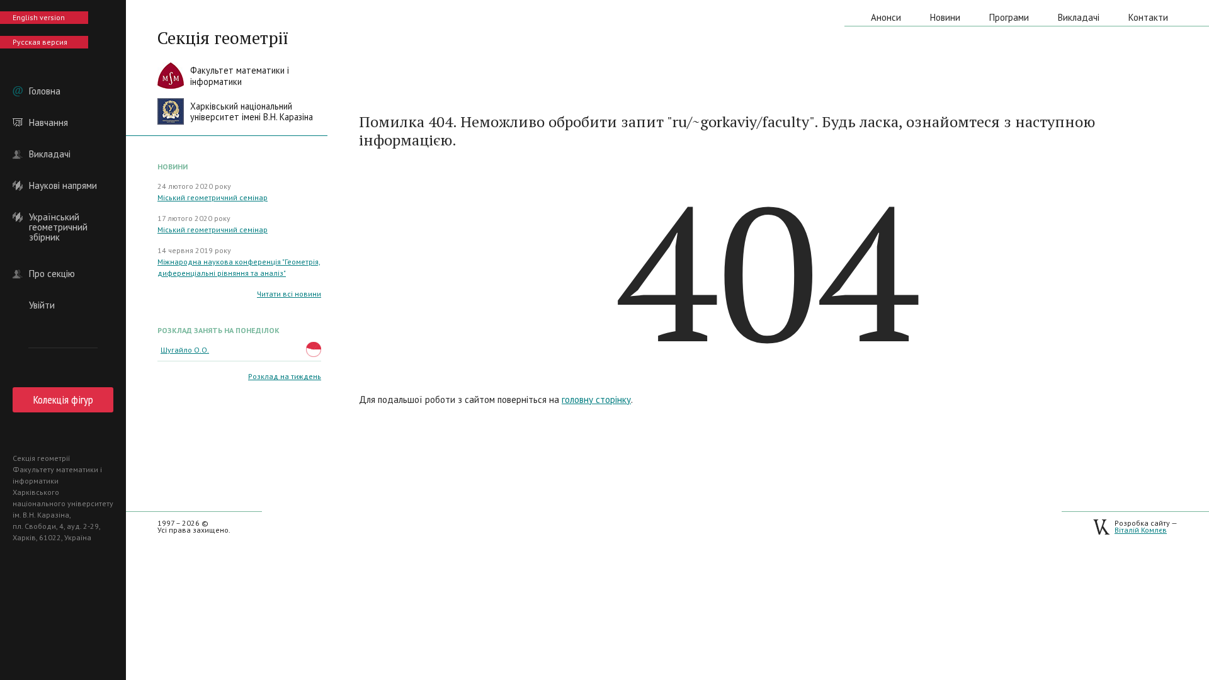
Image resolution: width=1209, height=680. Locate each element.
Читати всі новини (289, 293)
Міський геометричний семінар (212, 197)
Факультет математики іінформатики (239, 76)
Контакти (1148, 17)
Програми (1009, 17)
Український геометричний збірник (58, 217)
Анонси (886, 17)
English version (39, 17)
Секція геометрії (222, 37)
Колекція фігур (63, 399)
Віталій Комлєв (1141, 530)
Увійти (42, 305)
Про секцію (52, 274)
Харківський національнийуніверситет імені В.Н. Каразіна (251, 112)
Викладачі (50, 154)
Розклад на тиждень (284, 376)
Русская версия (40, 42)
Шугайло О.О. (185, 349)
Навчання (48, 123)
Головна (44, 91)
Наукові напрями (63, 186)
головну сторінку (596, 399)
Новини (945, 17)
